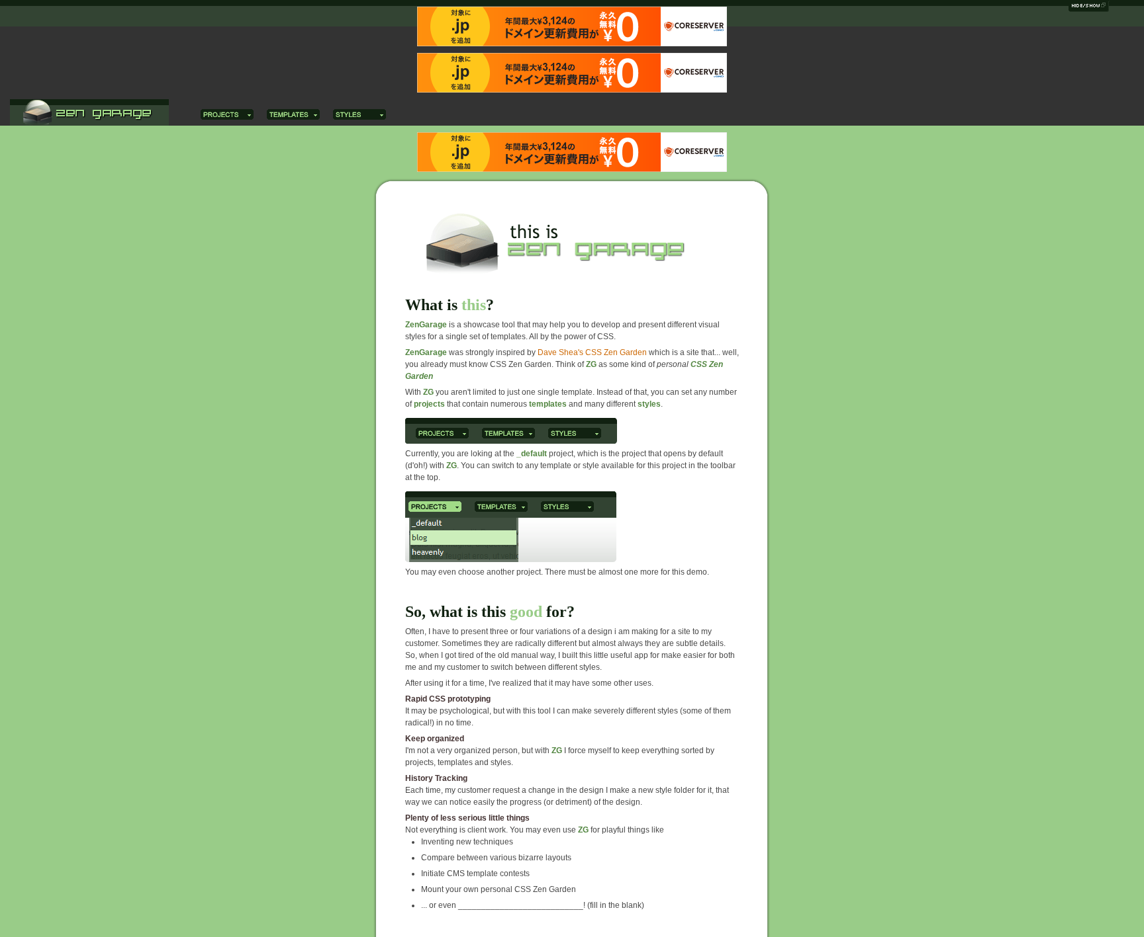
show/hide (1090, 8)
